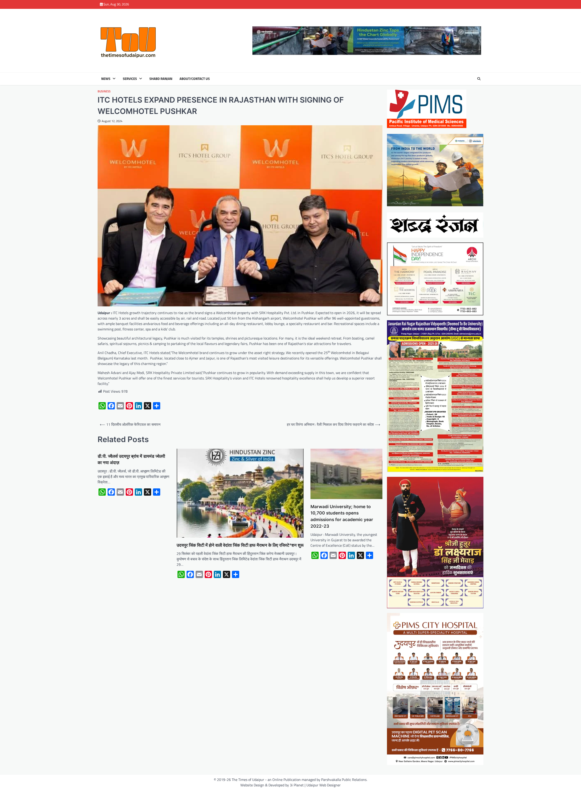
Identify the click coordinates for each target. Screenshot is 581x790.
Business (104, 91)
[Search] (478, 78)
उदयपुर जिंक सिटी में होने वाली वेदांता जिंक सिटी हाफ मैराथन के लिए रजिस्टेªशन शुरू (240, 545)
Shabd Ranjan (160, 78)
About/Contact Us (195, 78)
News (105, 78)
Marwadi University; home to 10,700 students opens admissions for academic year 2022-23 (341, 516)
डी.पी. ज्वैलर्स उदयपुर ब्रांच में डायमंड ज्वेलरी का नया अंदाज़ (131, 459)
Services (130, 78)
